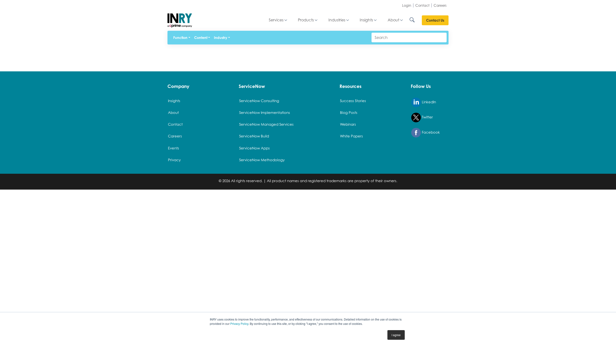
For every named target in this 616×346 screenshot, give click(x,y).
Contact (422, 5)
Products (306, 20)
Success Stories (353, 101)
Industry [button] (220, 38)
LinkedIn (428, 102)
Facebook (430, 132)
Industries (336, 20)
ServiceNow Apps (254, 148)
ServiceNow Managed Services (266, 124)
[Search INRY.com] (415, 20)
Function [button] (180, 38)
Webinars (348, 124)
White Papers (351, 136)
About (393, 20)
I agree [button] (396, 335)
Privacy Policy (239, 323)
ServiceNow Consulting (259, 101)
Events (173, 148)
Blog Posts (348, 112)
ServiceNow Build (254, 136)
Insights (366, 20)
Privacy (174, 160)
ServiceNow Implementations (264, 112)
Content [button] (200, 38)
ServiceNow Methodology (262, 160)
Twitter (427, 117)
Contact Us (435, 20)
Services (276, 20)
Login (406, 5)
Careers (440, 5)
